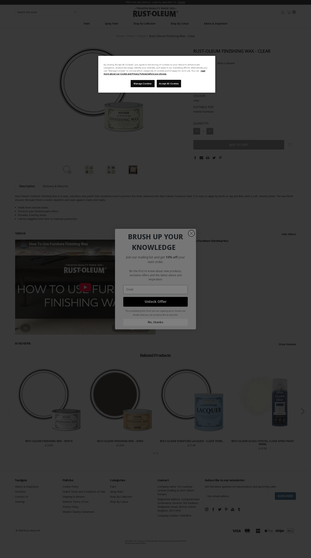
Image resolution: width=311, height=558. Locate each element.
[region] (156, 74)
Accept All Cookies (169, 83)
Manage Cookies (142, 83)
